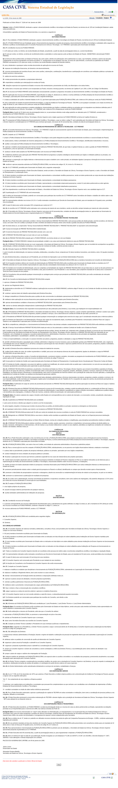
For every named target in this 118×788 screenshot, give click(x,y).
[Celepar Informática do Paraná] (94, 778)
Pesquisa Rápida (98, 11)
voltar (109, 11)
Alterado (92, 18)
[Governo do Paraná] (112, 778)
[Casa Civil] (106, 779)
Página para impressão (109, 15)
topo (110, 773)
